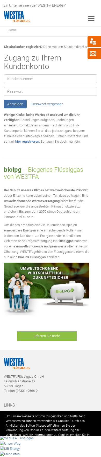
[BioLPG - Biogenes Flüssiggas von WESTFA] (46, 289)
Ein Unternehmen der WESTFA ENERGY (34, 5)
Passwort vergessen (47, 104)
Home (12, 30)
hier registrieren (27, 141)
